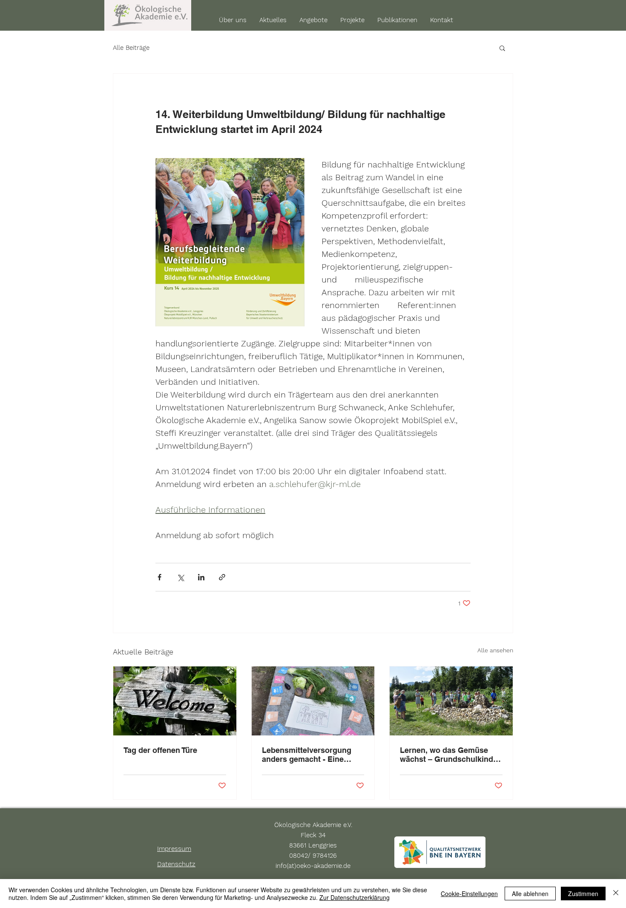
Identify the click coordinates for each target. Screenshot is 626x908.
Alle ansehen (495, 650)
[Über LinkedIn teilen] (201, 577)
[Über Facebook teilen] (159, 577)
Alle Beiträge (131, 48)
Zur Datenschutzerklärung (354, 897)
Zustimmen (583, 893)
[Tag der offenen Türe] (174, 700)
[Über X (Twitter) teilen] (180, 577)
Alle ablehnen (530, 893)
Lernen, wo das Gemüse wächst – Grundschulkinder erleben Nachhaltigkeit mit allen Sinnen (450, 755)
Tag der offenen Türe (160, 750)
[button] (502, 47)
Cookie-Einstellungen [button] (469, 893)
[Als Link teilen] (222, 577)
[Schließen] (616, 893)
